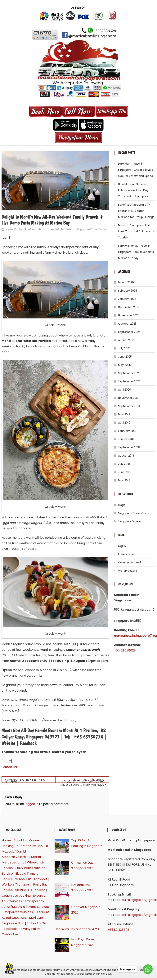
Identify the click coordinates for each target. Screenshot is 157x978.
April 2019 (124, 423)
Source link (10, 767)
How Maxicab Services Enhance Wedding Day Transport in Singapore (133, 190)
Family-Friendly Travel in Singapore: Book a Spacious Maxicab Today (136, 252)
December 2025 (129, 307)
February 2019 (127, 431)
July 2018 (124, 464)
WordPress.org (127, 571)
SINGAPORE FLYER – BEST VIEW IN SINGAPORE (26, 780)
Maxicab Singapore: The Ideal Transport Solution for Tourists (136, 231)
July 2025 (124, 348)
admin (31, 229)
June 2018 (124, 472)
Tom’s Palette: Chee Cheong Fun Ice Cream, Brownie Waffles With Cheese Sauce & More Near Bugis (83, 780)
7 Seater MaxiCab (29, 846)
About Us (20, 840)
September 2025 (129, 332)
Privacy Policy (29, 929)
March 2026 (126, 282)
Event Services (39, 907)
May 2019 (124, 414)
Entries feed (126, 554)
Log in (122, 546)
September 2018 (129, 447)
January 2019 (126, 439)
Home (6, 840)
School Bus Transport (31, 879)
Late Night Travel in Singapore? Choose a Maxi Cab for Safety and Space (135, 170)
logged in (31, 804)
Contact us (10, 934)
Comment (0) (50, 229)
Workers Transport (16, 884)
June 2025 (125, 357)
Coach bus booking (16, 895)
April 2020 (124, 390)
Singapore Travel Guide (91, 229)
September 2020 (129, 381)
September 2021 (129, 373)
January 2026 (127, 299)
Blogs (121, 505)
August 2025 (126, 340)
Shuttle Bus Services (30, 890)
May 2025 (124, 365)
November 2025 (128, 315)
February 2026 (127, 291)
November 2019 (128, 398)
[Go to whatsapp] (148, 969)
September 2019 (129, 406)
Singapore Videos (129, 521)
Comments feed (129, 562)
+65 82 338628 (125, 650)
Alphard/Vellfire (14, 857)
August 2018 (126, 456)
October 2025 (127, 324)
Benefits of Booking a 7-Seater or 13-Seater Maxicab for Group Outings (136, 211)
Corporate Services (18, 912)
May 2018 (124, 480)
